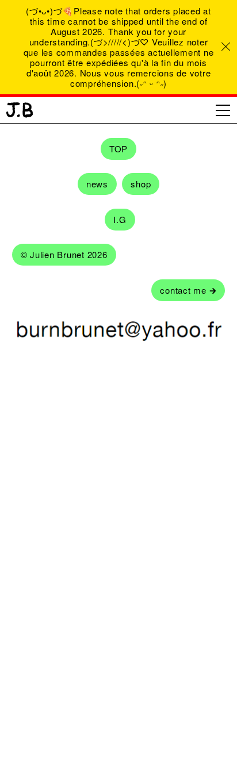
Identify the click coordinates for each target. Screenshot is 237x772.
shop (141, 184)
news (97, 184)
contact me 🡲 (188, 290)
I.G (119, 219)
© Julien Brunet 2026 (64, 254)
